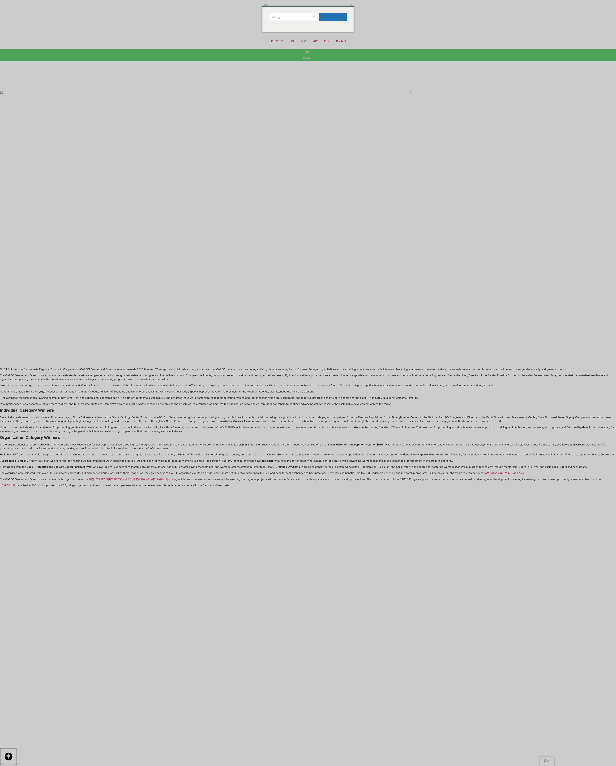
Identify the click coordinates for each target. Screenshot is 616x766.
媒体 (315, 41)
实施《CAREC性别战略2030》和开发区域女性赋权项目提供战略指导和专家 (132, 479)
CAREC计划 (8, 485)
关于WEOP (276, 41)
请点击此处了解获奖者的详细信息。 (504, 473)
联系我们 (341, 41)
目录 (292, 41)
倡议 (326, 41)
